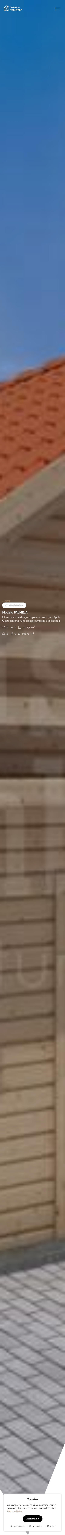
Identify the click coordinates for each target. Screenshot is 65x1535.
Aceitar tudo (32, 1519)
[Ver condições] (15, 1511)
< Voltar (6, 601)
